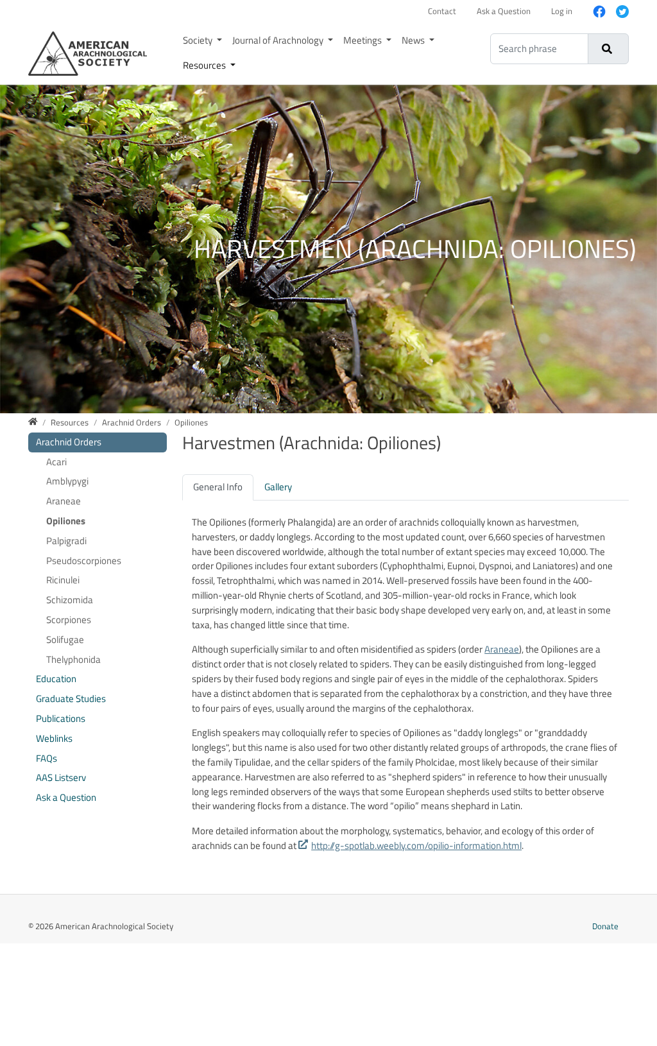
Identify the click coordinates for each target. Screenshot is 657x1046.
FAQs (46, 758)
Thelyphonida (73, 659)
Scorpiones (68, 619)
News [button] (414, 40)
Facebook (594, 11)
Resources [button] (205, 65)
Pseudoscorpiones (83, 560)
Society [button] (198, 40)
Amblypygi (67, 481)
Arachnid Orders (68, 441)
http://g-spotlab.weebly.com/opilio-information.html (416, 845)
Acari (56, 461)
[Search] (607, 49)
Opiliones (65, 520)
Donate (605, 926)
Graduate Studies (71, 698)
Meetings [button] (363, 40)
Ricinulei (63, 579)
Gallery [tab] (278, 486)
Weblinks (54, 738)
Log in (561, 10)
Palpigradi (66, 540)
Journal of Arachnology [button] (278, 40)
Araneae (501, 649)
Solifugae (65, 639)
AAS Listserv (61, 777)
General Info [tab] (218, 486)
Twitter (617, 11)
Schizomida (69, 599)
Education (56, 678)
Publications (60, 718)
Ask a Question (504, 10)
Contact (442, 10)
